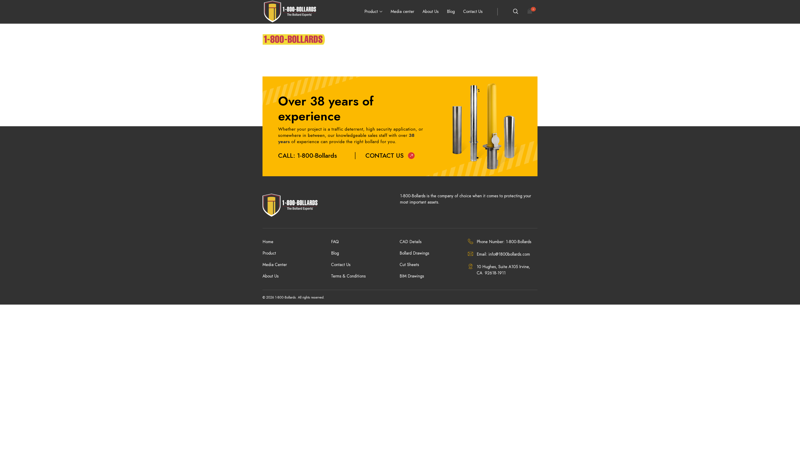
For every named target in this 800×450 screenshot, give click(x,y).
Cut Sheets (409, 265)
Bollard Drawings (414, 253)
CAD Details (410, 242)
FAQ (335, 242)
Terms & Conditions (348, 276)
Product (371, 12)
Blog (451, 12)
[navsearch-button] (515, 12)
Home (267, 242)
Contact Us (472, 12)
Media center (402, 12)
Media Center (274, 265)
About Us (430, 12)
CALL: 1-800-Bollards (307, 155)
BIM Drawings (412, 276)
